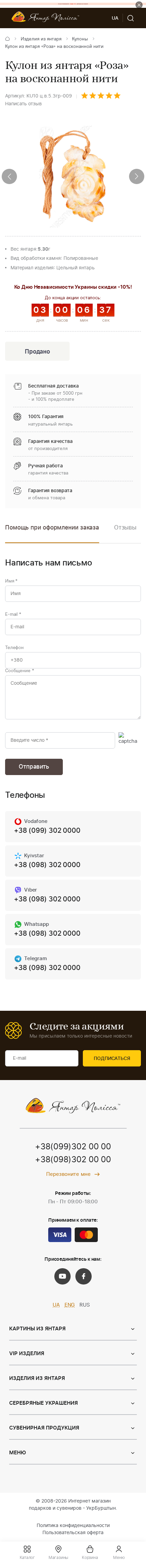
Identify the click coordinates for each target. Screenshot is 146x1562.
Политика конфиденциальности (73, 1525)
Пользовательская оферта (73, 1532)
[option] (125, 532)
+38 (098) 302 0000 (47, 865)
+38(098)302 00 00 (73, 1160)
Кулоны (80, 39)
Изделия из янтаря (41, 39)
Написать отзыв (23, 104)
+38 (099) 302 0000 (47, 830)
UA (56, 1305)
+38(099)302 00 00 (73, 1147)
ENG (70, 1305)
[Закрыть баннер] (139, 4)
